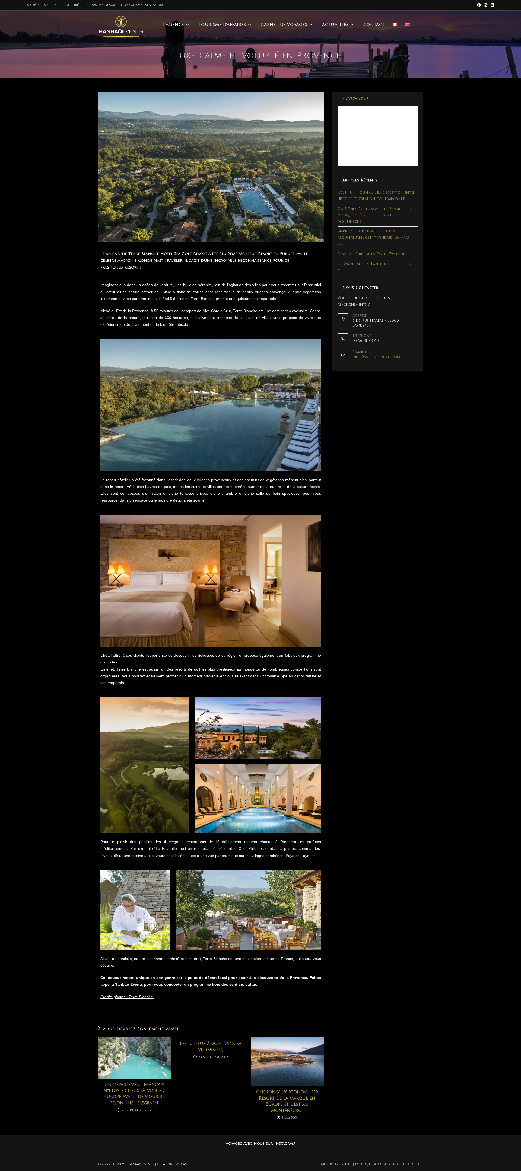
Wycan (181, 1164)
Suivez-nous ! (356, 99)
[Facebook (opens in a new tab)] (478, 5)
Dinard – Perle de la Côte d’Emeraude (372, 254)
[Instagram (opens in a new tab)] (485, 5)
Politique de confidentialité (380, 1164)
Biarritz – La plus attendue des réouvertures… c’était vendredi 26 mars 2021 (374, 237)
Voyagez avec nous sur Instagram (260, 1143)
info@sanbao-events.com (376, 357)
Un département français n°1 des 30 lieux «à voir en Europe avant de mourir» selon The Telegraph (134, 1093)
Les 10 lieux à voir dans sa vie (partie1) (211, 1046)
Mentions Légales (336, 1164)
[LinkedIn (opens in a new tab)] (491, 5)
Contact (415, 1164)
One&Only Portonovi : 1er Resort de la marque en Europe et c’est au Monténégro (287, 1101)
